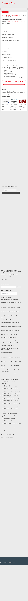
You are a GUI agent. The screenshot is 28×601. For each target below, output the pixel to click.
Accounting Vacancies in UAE (7, 437)
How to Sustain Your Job (6, 352)
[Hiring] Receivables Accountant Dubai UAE (11, 393)
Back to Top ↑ (25, 564)
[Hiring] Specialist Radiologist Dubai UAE (10, 398)
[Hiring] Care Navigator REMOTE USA (10, 385)
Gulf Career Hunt (3, 562)
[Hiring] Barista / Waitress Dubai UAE (9, 386)
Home (3, 15)
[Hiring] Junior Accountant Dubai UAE (10, 406)
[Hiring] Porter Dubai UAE (7, 421)
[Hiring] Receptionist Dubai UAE (8, 418)
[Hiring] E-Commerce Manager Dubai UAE (11, 391)
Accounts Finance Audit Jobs (12, 15)
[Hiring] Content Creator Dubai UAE (9, 430)
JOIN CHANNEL (4, 279)
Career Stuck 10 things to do (7, 345)
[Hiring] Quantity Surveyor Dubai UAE (10, 420)
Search (18, 286)
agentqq (22, 21)
